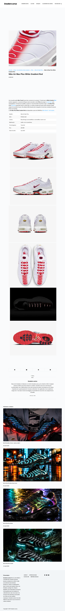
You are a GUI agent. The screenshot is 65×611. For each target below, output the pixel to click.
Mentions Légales (34, 576)
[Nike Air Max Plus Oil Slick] (32, 505)
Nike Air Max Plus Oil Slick (8, 523)
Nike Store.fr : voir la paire (48, 110)
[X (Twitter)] (26, 369)
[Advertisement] (32, 17)
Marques (38, 3)
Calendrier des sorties (47, 3)
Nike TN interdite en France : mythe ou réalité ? (11, 443)
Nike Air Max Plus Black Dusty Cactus (10, 483)
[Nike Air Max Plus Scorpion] (32, 545)
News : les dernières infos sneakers (22, 70)
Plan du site (26, 576)
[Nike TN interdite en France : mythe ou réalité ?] (32, 424)
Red (55, 100)
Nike (32, 70)
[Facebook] (15, 369)
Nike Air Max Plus (39, 70)
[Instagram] (48, 575)
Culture (32, 3)
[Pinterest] (38, 369)
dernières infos (25, 3)
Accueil (10, 70)
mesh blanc (49, 102)
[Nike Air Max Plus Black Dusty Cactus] (32, 465)
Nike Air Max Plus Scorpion (8, 563)
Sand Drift (13, 105)
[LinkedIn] (50, 369)
